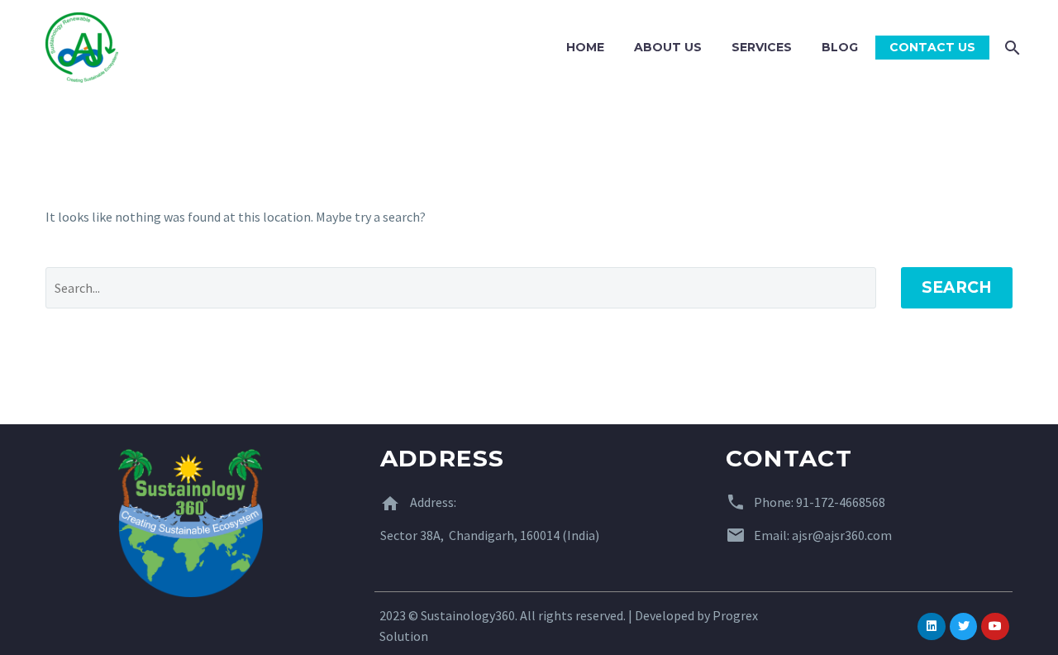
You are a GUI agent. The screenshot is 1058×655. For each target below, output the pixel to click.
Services (762, 47)
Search (957, 287)
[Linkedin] (931, 627)
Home (585, 47)
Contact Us (932, 47)
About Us (668, 47)
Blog (840, 47)
